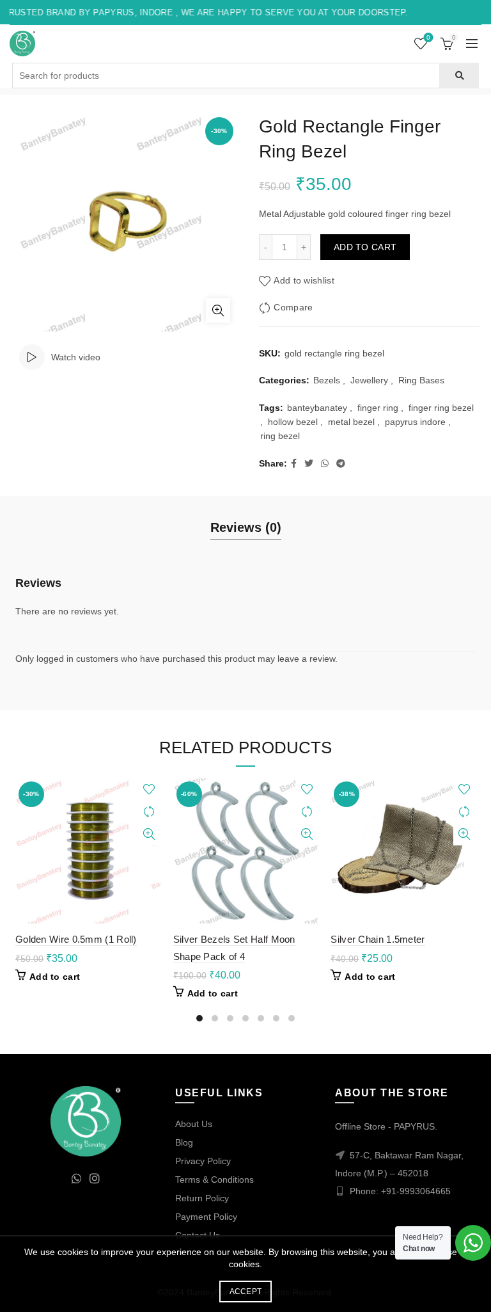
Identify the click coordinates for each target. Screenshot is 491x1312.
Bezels (326, 380)
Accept (246, 1291)
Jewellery (369, 380)
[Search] (458, 75)
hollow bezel (293, 422)
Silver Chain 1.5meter (378, 939)
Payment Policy (206, 1217)
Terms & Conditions (214, 1179)
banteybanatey (317, 408)
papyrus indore (415, 422)
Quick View (149, 834)
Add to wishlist (304, 280)
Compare (293, 307)
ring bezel (280, 436)
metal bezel (351, 422)
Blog (184, 1142)
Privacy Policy (203, 1161)
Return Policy (202, 1198)
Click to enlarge (218, 310)
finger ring (377, 408)
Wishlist (428, 37)
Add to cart (365, 247)
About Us (193, 1124)
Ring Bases (421, 380)
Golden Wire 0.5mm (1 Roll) (76, 939)
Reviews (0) (245, 527)
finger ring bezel (441, 408)
